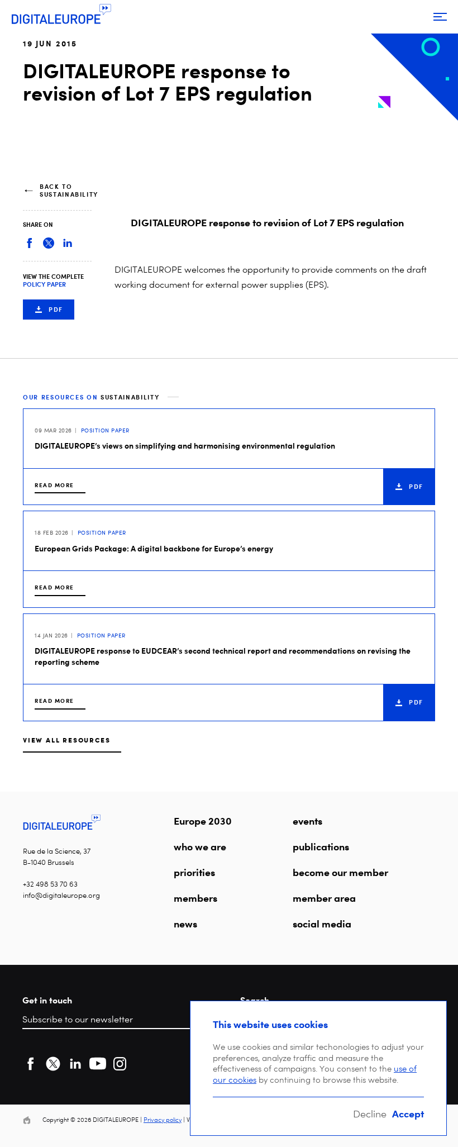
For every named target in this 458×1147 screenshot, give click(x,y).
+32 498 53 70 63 (50, 884)
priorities (194, 872)
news (185, 923)
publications (321, 846)
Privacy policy (163, 1120)
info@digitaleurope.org (61, 895)
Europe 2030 (203, 821)
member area (324, 898)
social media (322, 923)
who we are (200, 846)
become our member (340, 872)
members (195, 898)
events (307, 821)
